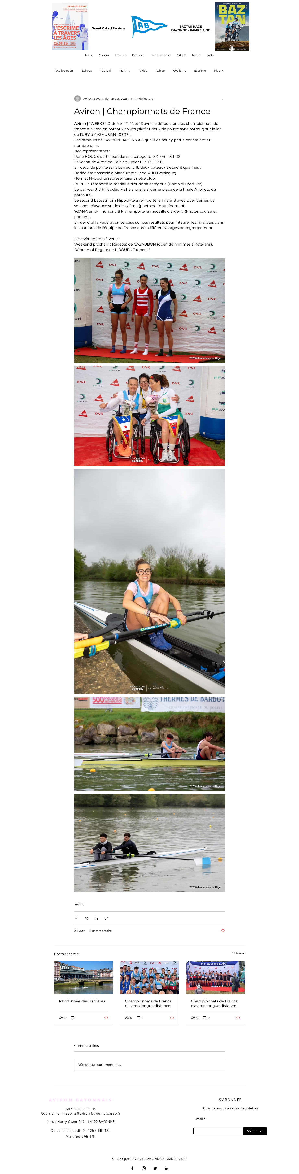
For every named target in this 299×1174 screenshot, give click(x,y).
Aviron (160, 70)
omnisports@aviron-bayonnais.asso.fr (88, 1113)
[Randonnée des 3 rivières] (83, 977)
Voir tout (238, 953)
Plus (217, 70)
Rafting (125, 70)
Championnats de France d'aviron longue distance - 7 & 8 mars (215, 1003)
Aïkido (143, 70)
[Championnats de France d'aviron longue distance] (149, 977)
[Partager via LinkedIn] (96, 918)
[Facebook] (132, 1168)
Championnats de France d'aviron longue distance (148, 1003)
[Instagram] (143, 1168)
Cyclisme (179, 70)
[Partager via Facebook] (76, 918)
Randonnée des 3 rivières (82, 1001)
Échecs (87, 70)
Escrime (200, 70)
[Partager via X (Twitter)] (86, 918)
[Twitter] (155, 1168)
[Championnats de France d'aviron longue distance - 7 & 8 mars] (215, 977)
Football (106, 70)
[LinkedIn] (166, 1168)
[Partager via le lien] (106, 918)
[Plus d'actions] (222, 98)
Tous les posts (64, 70)
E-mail (198, 1119)
